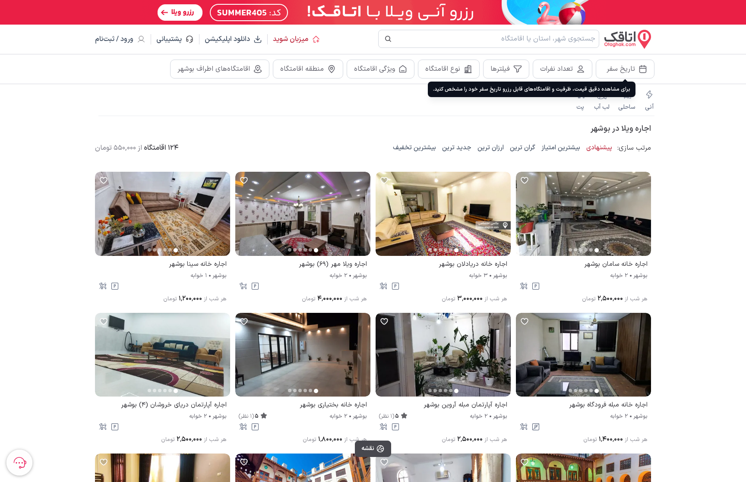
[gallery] (522, 218)
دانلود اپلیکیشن (227, 39)
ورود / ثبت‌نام (114, 39)
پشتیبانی (173, 39)
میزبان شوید (290, 39)
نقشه (367, 448)
